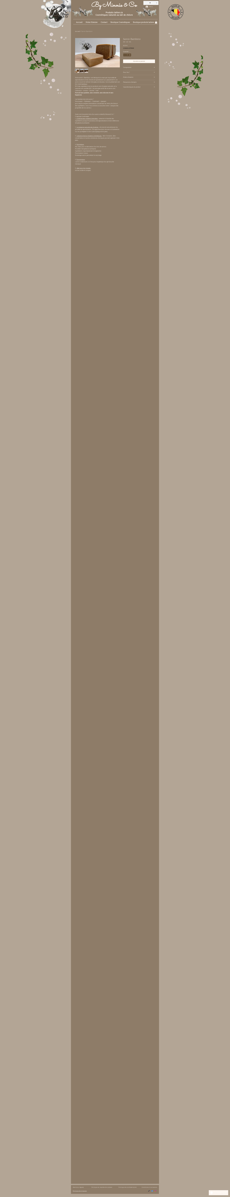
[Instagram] (155, 1191)
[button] (156, 22)
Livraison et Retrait (128, 48)
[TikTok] (149, 1191)
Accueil (77, 31)
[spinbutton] (127, 55)
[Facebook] (152, 1191)
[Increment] (130, 55)
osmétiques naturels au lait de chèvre (114, 14)
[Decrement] (124, 55)
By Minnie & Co (114, 5)
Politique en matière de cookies (102, 1187)
